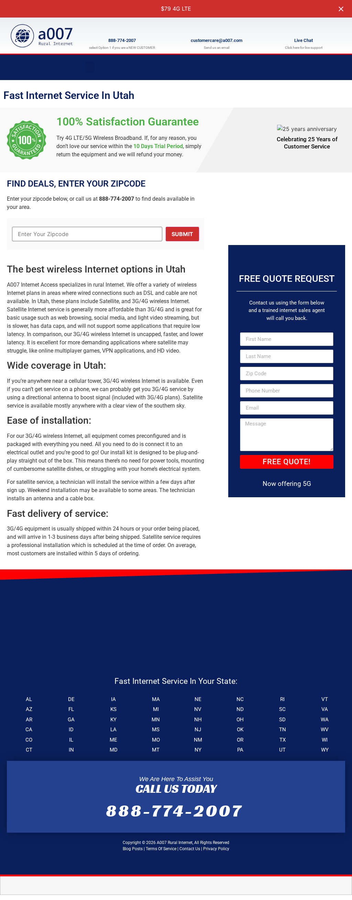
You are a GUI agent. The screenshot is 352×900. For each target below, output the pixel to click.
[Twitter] (320, 67)
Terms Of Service (161, 848)
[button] (90, 67)
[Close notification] (341, 9)
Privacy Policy (216, 848)
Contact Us (189, 848)
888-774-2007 (122, 40)
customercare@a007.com (216, 40)
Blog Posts (133, 848)
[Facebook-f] (302, 67)
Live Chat (303, 40)
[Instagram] (339, 67)
